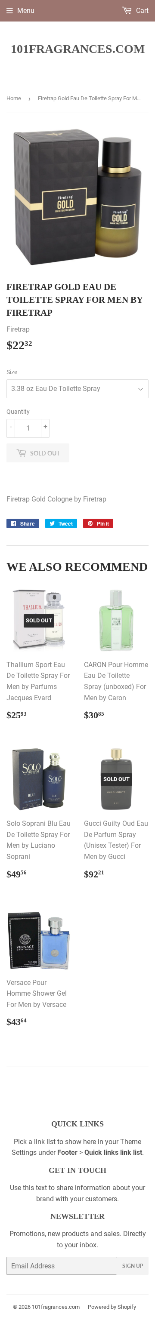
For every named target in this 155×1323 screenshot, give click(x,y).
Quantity (18, 411)
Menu (25, 10)
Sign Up (132, 1266)
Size (11, 372)
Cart (141, 10)
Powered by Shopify (112, 1307)
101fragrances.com (78, 48)
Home (13, 98)
